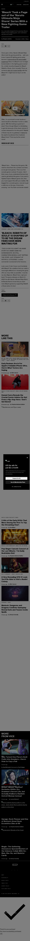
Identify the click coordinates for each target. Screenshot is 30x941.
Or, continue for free (16, 486)
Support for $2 (16, 478)
